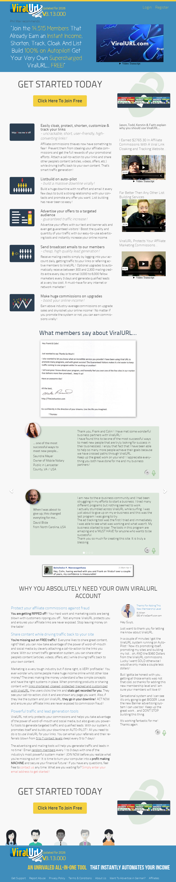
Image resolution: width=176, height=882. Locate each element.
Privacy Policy (57, 878)
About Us (100, 878)
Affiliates (154, 878)
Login (147, 7)
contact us (27, 767)
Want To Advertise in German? (127, 878)
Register (162, 7)
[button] (11, 490)
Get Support (18, 878)
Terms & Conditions (80, 878)
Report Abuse (37, 878)
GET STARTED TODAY (60, 84)
